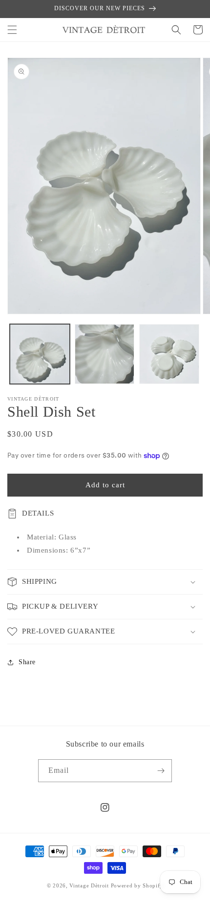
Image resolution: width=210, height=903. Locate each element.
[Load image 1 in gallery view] (40, 354)
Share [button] (27, 662)
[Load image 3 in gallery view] (169, 354)
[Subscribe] (160, 770)
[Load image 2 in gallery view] (105, 354)
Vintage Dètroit (89, 885)
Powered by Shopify (137, 885)
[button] (12, 29)
